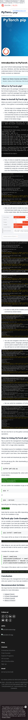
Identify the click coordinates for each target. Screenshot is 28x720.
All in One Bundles (7, 661)
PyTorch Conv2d (10, 598)
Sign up (4, 664)
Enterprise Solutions (8, 650)
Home (1, 1)
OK (26, 707)
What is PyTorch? (10, 600)
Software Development (11, 1)
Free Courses (5, 653)
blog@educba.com (19, 11)
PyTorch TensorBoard (11, 596)
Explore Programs (7, 656)
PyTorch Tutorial (18, 2)
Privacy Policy (6, 717)
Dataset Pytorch (9, 594)
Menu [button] (23, 6)
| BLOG (14, 5)
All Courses (5, 658)
